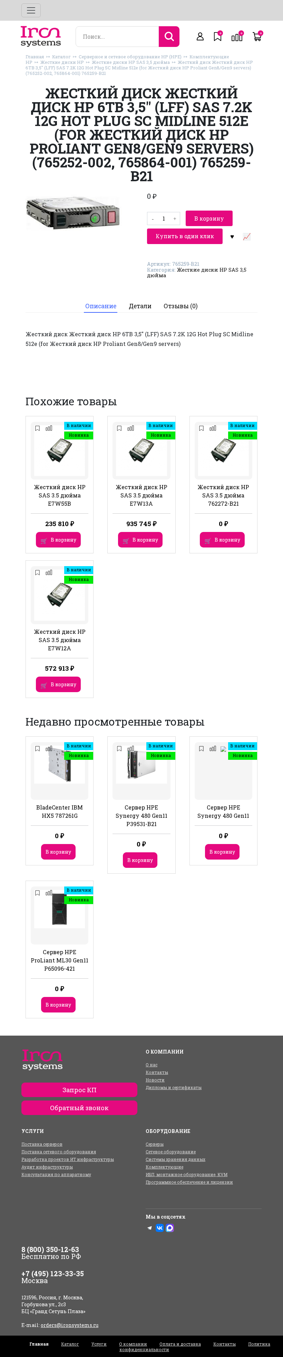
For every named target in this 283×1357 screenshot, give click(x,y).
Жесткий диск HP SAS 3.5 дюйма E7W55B (60, 495)
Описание (100, 306)
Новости (155, 1080)
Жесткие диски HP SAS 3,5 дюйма (131, 62)
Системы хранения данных (175, 1159)
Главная (35, 56)
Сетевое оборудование (171, 1151)
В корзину (209, 218)
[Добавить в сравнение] (246, 236)
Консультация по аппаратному (56, 1174)
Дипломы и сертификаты (174, 1087)
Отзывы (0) (181, 306)
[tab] (100, 306)
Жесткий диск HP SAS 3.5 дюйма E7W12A (60, 640)
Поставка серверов (41, 1144)
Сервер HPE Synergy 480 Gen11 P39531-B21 (141, 815)
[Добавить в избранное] (231, 236)
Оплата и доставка (180, 1344)
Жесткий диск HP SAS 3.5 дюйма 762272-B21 (223, 495)
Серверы (155, 1144)
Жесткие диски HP (62, 62)
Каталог (61, 56)
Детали (140, 306)
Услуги (99, 1344)
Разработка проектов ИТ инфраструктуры (67, 1159)
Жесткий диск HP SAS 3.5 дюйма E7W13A (141, 495)
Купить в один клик (185, 236)
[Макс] (170, 1228)
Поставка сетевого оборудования (58, 1151)
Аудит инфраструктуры (47, 1167)
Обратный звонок (79, 1108)
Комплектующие (164, 1167)
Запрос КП (79, 1090)
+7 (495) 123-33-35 (52, 1273)
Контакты (157, 1072)
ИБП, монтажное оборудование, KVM (186, 1174)
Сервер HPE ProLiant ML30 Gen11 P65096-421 (59, 960)
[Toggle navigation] (31, 10)
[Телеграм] (150, 1228)
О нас (151, 1064)
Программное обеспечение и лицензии (189, 1182)
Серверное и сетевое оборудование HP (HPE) (130, 56)
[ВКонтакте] (160, 1228)
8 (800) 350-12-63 (50, 1249)
